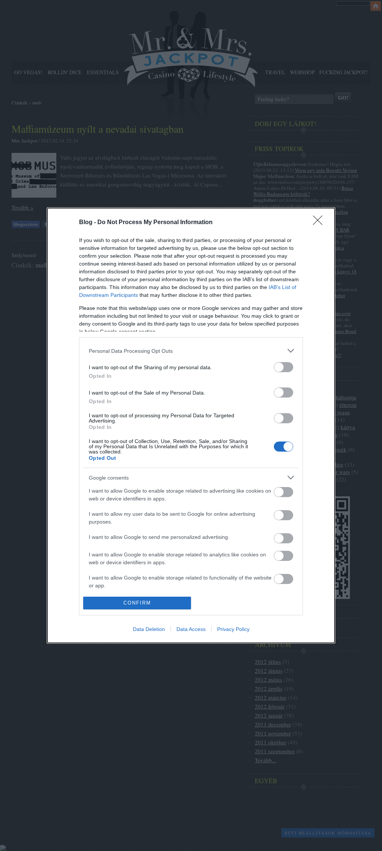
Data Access (191, 629)
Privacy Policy (233, 629)
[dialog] (191, 425)
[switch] (283, 367)
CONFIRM (137, 603)
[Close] (320, 223)
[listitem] (191, 351)
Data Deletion (149, 629)
